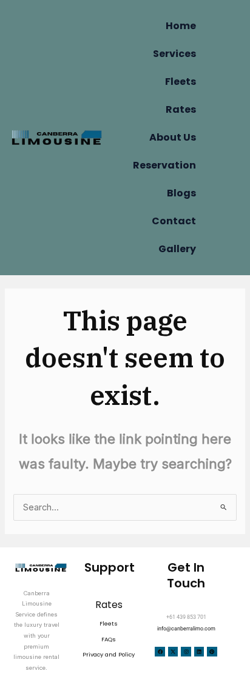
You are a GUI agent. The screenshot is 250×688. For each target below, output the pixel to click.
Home (181, 26)
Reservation (164, 165)
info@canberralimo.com (186, 628)
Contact (174, 221)
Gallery (177, 249)
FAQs (108, 639)
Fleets (180, 82)
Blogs (181, 193)
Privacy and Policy (109, 654)
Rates (181, 109)
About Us (172, 137)
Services (174, 54)
